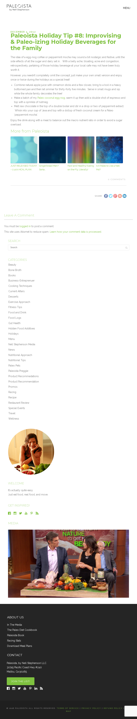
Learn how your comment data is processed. (76, 231)
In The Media (14, 624)
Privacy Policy (91, 708)
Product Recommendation (23, 381)
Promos (12, 386)
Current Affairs (16, 291)
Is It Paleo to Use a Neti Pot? (108, 167)
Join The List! (20, 681)
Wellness (13, 418)
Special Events (16, 408)
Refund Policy (113, 708)
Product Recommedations (23, 376)
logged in (25, 226)
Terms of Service (68, 708)
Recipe (12, 397)
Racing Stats (14, 640)
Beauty (12, 264)
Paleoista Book (15, 635)
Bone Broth (14, 270)
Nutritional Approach (20, 355)
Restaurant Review (18, 402)
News (11, 349)
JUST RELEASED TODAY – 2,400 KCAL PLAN (24, 167)
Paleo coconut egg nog (51, 97)
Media (13, 523)
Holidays (13, 333)
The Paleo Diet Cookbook (22, 630)
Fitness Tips (15, 307)
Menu (11, 339)
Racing (12, 392)
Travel (11, 413)
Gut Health (14, 323)
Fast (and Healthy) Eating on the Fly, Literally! (81, 167)
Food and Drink (17, 312)
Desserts (13, 296)
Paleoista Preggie (18, 370)
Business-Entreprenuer (21, 280)
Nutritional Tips (17, 360)
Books (12, 275)
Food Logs (14, 317)
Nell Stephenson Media (21, 344)
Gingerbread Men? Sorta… (49, 167)
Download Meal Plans (19, 646)
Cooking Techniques (20, 286)
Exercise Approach (19, 302)
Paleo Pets (14, 365)
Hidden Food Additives (21, 328)
